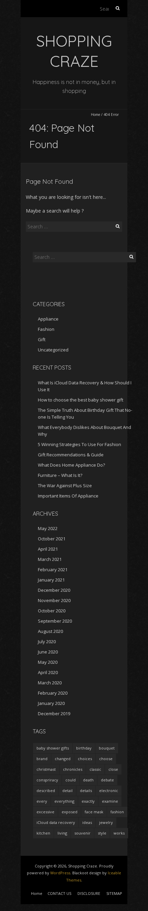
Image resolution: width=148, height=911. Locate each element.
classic (95, 769)
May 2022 (47, 528)
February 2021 (52, 569)
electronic (108, 790)
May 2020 (47, 662)
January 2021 (51, 580)
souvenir (82, 833)
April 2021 (48, 549)
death (88, 779)
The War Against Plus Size (65, 485)
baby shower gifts (52, 748)
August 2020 (50, 631)
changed (63, 758)
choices (85, 758)
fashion (117, 811)
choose (106, 758)
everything (64, 801)
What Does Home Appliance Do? (71, 465)
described (45, 790)
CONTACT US (59, 893)
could (70, 779)
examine (110, 801)
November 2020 (54, 600)
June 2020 (48, 652)
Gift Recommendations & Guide (71, 455)
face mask (94, 811)
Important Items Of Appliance (68, 496)
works (119, 833)
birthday (84, 748)
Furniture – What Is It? (60, 475)
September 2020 (55, 621)
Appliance (48, 319)
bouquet (107, 748)
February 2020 (52, 693)
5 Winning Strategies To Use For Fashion (79, 444)
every (41, 801)
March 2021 (50, 559)
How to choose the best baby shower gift (80, 400)
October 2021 (51, 539)
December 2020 (54, 590)
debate (107, 779)
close (113, 769)
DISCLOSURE (88, 893)
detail (67, 790)
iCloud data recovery (55, 822)
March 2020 (50, 683)
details (86, 790)
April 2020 (48, 672)
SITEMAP (114, 893)
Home (95, 114)
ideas (87, 822)
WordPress (60, 872)
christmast (46, 769)
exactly (88, 801)
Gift (41, 339)
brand (41, 758)
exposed (69, 811)
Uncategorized (53, 350)
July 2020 (47, 641)
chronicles (72, 769)
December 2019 (54, 713)
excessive (45, 811)
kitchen (43, 833)
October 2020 (51, 611)
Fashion (46, 329)
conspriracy (47, 779)
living (62, 833)
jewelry (106, 822)
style (102, 833)
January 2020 (51, 703)
